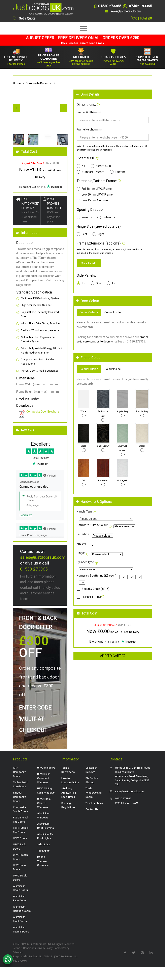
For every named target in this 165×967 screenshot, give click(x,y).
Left (84, 234)
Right (101, 234)
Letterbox (83, 534)
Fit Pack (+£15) (91, 596)
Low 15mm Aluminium (96, 200)
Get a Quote (27, 18)
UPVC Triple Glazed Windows (44, 803)
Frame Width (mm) (89, 112)
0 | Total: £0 (143, 18)
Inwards (87, 217)
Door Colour (90, 301)
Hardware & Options (96, 502)
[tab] (113, 94)
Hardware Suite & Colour (92, 525)
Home (17, 83)
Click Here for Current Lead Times (82, 43)
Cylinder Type (85, 562)
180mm (120, 171)
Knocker (82, 543)
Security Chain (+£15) (95, 588)
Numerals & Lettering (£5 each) (96, 575)
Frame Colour (91, 358)
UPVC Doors (20, 838)
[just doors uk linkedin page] (151, 952)
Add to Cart (111, 656)
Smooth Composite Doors (19, 797)
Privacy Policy (44, 948)
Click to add (88, 263)
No (83, 165)
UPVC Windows (46, 767)
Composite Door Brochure (42, 411)
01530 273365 (34, 569)
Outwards (108, 217)
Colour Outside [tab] (88, 312)
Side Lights (43, 844)
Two (114, 283)
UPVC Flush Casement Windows (43, 778)
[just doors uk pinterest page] (142, 952)
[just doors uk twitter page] (133, 952)
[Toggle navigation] (82, 29)
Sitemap (18, 952)
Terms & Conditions (24, 948)
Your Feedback (94, 803)
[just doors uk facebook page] (125, 952)
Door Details (90, 94)
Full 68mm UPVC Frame (97, 188)
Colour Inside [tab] (112, 312)
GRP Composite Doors (19, 772)
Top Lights (43, 850)
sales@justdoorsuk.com (42, 557)
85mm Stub (103, 165)
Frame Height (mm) (89, 129)
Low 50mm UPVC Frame (97, 194)
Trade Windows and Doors (94, 792)
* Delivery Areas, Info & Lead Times (68, 792)
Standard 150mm (93, 171)
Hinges (81, 552)
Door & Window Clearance (43, 861)
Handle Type (85, 511)
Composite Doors (37, 83)
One (98, 283)
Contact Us (92, 809)
